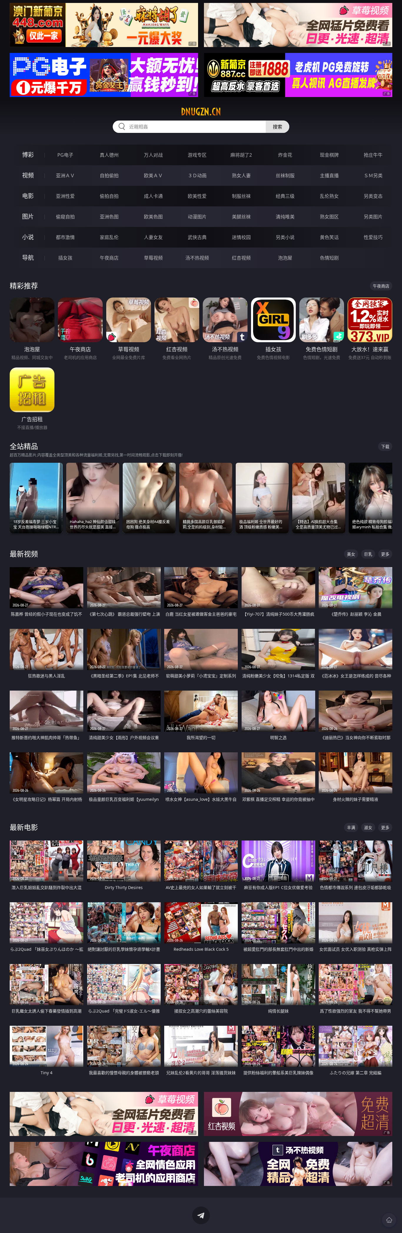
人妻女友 (153, 237)
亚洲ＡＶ (65, 175)
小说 (28, 237)
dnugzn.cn (201, 112)
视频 (28, 175)
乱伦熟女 (329, 196)
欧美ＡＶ (153, 175)
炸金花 (285, 155)
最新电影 (24, 827)
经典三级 (285, 196)
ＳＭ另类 (373, 175)
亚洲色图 (109, 216)
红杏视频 (241, 258)
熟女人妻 (241, 175)
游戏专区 (197, 155)
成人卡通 (153, 196)
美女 (351, 554)
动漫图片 (197, 216)
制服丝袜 (241, 196)
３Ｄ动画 (197, 175)
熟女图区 (329, 216)
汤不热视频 (197, 258)
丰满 (351, 827)
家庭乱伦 (109, 237)
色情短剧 (329, 258)
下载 (385, 446)
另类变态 (373, 196)
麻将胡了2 (241, 155)
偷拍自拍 (109, 196)
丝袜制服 (285, 175)
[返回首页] (389, 1220)
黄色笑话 (329, 237)
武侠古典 (197, 237)
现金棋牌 (329, 155)
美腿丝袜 (241, 216)
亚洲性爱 (65, 196)
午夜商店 (109, 258)
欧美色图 (153, 216)
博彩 (28, 155)
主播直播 (329, 175)
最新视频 (24, 554)
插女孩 (65, 258)
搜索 (277, 126)
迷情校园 (241, 237)
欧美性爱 (197, 196)
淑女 (368, 827)
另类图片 (373, 216)
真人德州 (109, 155)
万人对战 (153, 155)
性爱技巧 (373, 237)
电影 (28, 196)
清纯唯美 (285, 216)
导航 (28, 258)
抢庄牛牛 (373, 155)
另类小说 (285, 237)
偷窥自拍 (65, 216)
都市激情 (65, 237)
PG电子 (65, 155)
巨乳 (368, 554)
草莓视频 (153, 258)
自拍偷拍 (109, 175)
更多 (385, 554)
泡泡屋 (285, 258)
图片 (28, 216)
